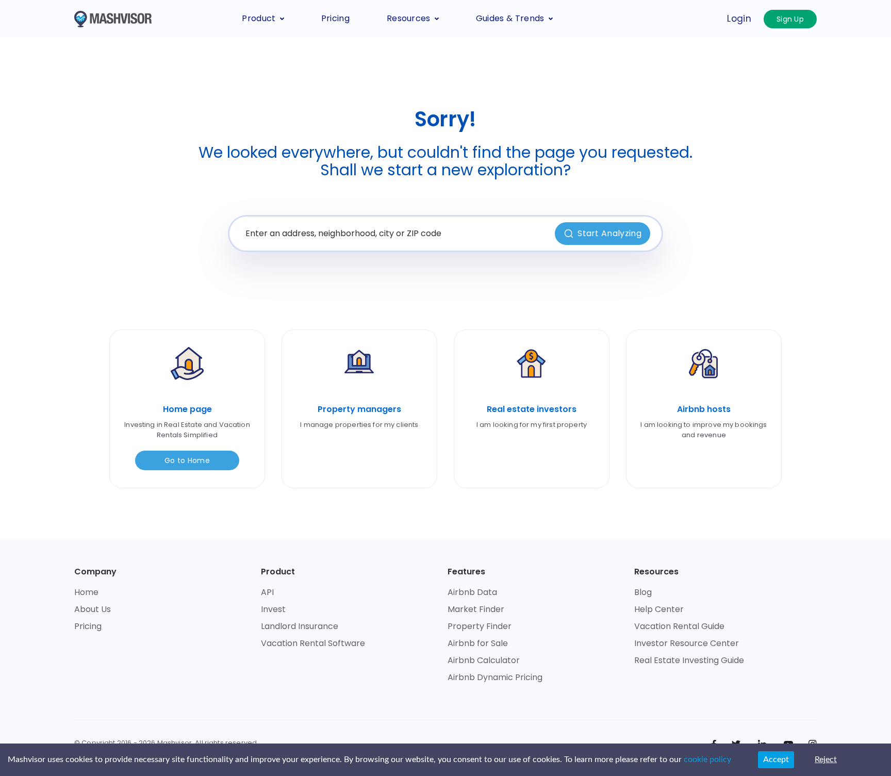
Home (86, 592)
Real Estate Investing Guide (689, 660)
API (267, 592)
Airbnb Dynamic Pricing (495, 677)
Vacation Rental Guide (679, 626)
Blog (643, 592)
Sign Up (790, 19)
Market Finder (476, 609)
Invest (273, 609)
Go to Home (187, 460)
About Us (92, 609)
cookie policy (707, 759)
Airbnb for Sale (478, 643)
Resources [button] (409, 18)
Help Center (659, 609)
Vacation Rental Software (313, 643)
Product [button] (258, 18)
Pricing (335, 18)
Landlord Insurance (299, 626)
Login (739, 18)
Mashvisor (174, 743)
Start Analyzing (609, 233)
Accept (776, 759)
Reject (826, 759)
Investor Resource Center (686, 643)
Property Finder (480, 626)
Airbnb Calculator (484, 660)
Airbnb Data (472, 592)
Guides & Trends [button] (510, 18)
